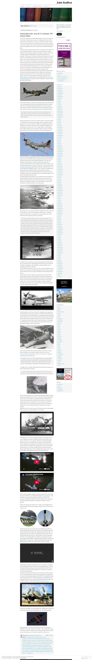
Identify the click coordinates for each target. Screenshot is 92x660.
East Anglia (41, 641)
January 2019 (60, 187)
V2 (32, 653)
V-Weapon (29, 653)
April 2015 (59, 260)
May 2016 (59, 239)
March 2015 (60, 261)
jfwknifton (24, 30)
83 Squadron (28, 637)
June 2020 (59, 159)
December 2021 (60, 130)
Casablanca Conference (26, 640)
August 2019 (60, 175)
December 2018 (60, 188)
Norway (23, 648)
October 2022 (60, 114)
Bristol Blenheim (38, 638)
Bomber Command (34, 635)
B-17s (27, 638)
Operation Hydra (46, 495)
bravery (33, 638)
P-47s (34, 648)
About (29, 6)
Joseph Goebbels (23, 538)
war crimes (59, 360)
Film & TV (59, 323)
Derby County (60, 321)
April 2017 (59, 221)
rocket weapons (25, 649)
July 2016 (59, 235)
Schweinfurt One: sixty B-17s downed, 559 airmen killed (36, 34)
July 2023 (59, 99)
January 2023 (60, 109)
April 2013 (59, 276)
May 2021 (59, 141)
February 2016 (60, 244)
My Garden (60, 336)
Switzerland (31, 651)
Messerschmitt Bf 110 (32, 646)
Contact (46, 6)
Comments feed (60, 389)
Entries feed (60, 387)
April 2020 (59, 163)
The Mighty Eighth (38, 651)
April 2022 (59, 124)
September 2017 (60, 213)
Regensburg (45, 648)
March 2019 (60, 184)
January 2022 (60, 128)
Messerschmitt (25, 646)
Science (59, 347)
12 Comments (50, 635)
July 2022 (59, 119)
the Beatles (59, 352)
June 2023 (59, 101)
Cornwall (59, 315)
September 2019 (60, 174)
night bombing (40, 646)
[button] (34, 255)
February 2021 (60, 146)
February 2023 (60, 107)
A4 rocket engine (35, 637)
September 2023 (60, 96)
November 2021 (60, 132)
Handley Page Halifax (26, 645)
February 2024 (60, 88)
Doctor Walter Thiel (32, 568)
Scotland (59, 349)
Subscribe (59, 34)
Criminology (60, 318)
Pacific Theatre (60, 340)
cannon (48, 638)
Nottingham (60, 339)
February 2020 (60, 166)
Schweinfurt (40, 649)
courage (46, 640)
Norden (49, 646)
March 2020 (60, 164)
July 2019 (59, 177)
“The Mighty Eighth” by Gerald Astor (27, 355)
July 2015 (59, 255)
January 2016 (60, 245)
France (35, 643)
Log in (59, 386)
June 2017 (59, 218)
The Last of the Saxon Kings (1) (63, 78)
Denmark (28, 641)
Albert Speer (35, 268)
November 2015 (60, 248)
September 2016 (60, 232)
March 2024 (60, 86)
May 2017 (59, 219)
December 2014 (60, 266)
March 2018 (60, 203)
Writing (59, 365)
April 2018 (59, 201)
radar (42, 648)
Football (59, 324)
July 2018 (59, 197)
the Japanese (60, 355)
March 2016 (60, 242)
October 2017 (60, 211)
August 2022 (60, 117)
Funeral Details (60, 73)
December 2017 (60, 208)
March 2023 (60, 106)
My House (59, 337)
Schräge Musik (34, 649)
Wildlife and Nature (61, 363)
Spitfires (27, 651)
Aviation (28, 635)
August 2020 (60, 156)
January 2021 (60, 148)
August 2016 (60, 234)
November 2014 (60, 268)
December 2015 (60, 247)
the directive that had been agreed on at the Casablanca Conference (39, 109)
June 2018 (59, 198)
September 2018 (60, 193)
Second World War (46, 649)
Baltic (30, 638)
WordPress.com (60, 390)
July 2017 (59, 216)
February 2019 (60, 185)
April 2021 (59, 143)
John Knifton (64, 2)
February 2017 (60, 224)
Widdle (59, 362)
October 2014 (60, 269)
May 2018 (59, 200)
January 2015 (60, 265)
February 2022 (60, 127)
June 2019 (59, 179)
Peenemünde (37, 648)
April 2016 (59, 240)
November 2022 (60, 112)
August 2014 (60, 273)
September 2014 (60, 271)
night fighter (45, 646)
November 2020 (60, 151)
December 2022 (60, 111)
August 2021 (60, 137)
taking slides (60, 350)
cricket (59, 316)
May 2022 (59, 122)
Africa (59, 306)
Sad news (59, 74)
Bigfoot (59, 310)
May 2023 (59, 103)
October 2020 (60, 153)
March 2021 (60, 145)
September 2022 (60, 116)
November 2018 (60, 190)
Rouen (30, 649)
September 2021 (60, 135)
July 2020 (59, 158)
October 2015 (60, 250)
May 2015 (59, 258)
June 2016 (59, 237)
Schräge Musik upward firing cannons (41, 580)
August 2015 (60, 253)
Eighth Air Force (47, 641)
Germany (39, 643)
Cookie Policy (23, 657)
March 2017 (60, 222)
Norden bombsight (35, 122)
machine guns (40, 645)
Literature (59, 331)
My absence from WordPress (62, 76)
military (59, 332)
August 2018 (60, 195)
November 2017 (60, 210)
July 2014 (59, 274)
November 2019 (60, 171)
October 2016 (60, 231)
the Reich (48, 651)
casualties (33, 640)
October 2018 (60, 192)
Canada (59, 313)
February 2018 (60, 205)
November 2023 (60, 93)
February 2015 (60, 263)
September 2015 (60, 252)
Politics (59, 344)
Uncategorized (60, 358)
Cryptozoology (60, 319)
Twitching (59, 357)
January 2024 (60, 90)
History (40, 635)
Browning (44, 638)
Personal (59, 342)
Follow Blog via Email (64, 25)
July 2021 (59, 138)
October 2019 (60, 172)
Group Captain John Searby (46, 643)
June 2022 (59, 120)
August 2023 (60, 98)
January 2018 (60, 206)
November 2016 (60, 229)
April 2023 (59, 104)
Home (23, 6)
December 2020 (60, 150)
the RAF (44, 651)
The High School (60, 353)
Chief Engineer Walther (40, 640)
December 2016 (60, 227)
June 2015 (59, 256)
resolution (50, 648)
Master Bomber (47, 645)
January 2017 (60, 226)
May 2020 (59, 161)
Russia (59, 345)
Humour (59, 329)
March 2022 (60, 125)
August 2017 (60, 214)
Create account (60, 384)
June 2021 (59, 140)
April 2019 (59, 182)
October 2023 (60, 94)
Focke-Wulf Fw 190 (30, 643)
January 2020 (60, 167)
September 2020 (60, 154)
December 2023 (60, 91)
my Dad (59, 334)
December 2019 (60, 169)
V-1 (26, 653)
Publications (37, 6)
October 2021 (60, 133)
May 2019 (59, 180)
